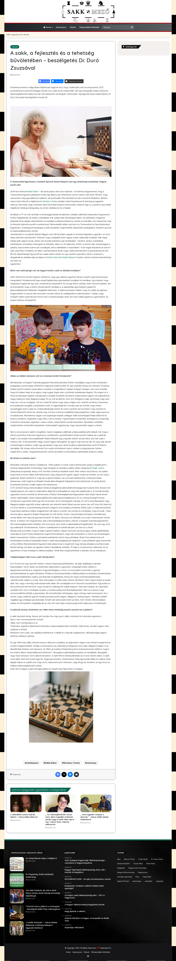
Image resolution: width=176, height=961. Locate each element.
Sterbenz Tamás (49, 201)
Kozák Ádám (138, 864)
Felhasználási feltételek (89, 27)
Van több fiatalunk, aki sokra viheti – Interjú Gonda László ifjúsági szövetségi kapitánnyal (43, 893)
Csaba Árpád (143, 859)
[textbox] (60, 378)
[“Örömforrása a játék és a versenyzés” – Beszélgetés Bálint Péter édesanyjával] (17, 912)
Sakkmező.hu (105, 948)
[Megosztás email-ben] (76, 774)
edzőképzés (32, 763)
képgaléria (121, 868)
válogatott (159, 881)
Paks (137, 877)
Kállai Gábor (33, 191)
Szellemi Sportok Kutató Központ (61, 257)
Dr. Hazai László (157, 859)
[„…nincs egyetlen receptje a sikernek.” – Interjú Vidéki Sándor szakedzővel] (96, 803)
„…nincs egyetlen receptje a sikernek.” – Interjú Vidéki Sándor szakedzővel (94, 817)
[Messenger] (70, 774)
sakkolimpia (136, 881)
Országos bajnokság (124, 877)
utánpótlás (148, 881)
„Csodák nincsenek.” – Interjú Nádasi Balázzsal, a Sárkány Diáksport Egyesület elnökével (41, 925)
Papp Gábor (147, 877)
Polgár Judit (97, 468)
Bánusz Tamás (129, 859)
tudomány (91, 763)
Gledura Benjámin (123, 864)
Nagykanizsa (143, 872)
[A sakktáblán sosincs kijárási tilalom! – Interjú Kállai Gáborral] (25, 803)
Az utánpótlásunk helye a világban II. (41, 858)
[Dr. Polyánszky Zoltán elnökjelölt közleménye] (17, 880)
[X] (64, 774)
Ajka (118, 859)
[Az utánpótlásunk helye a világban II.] (17, 864)
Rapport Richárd (123, 881)
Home (48, 27)
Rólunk (73, 27)
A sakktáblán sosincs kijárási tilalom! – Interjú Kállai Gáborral (23, 815)
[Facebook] (57, 774)
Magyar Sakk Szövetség (137, 868)
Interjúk (15, 47)
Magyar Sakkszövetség (125, 872)
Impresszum (61, 27)
